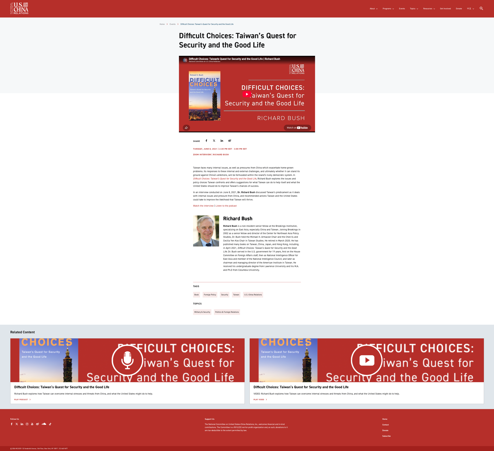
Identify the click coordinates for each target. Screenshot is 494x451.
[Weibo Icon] (37, 424)
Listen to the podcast (226, 205)
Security (224, 294)
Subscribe (386, 436)
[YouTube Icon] (32, 424)
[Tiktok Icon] (50, 424)
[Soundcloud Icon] (44, 424)
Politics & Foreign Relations (227, 312)
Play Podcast (21, 399)
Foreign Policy (210, 294)
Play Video (259, 399)
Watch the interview (203, 205)
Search (53, 11)
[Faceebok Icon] (11, 424)
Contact (385, 424)
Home (162, 24)
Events (172, 24)
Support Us (209, 419)
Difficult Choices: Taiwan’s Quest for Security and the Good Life (61, 387)
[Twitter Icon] (16, 424)
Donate (385, 430)
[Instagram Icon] (27, 424)
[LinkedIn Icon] (22, 424)
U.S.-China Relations (253, 294)
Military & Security (202, 312)
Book (196, 294)
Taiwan (236, 294)
